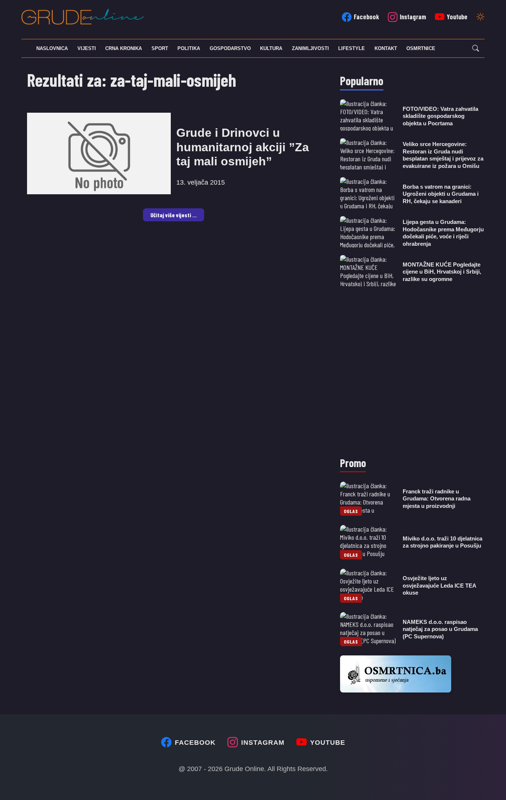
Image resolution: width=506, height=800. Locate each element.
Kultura (271, 48)
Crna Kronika (123, 48)
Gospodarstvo (230, 48)
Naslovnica (52, 48)
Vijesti (86, 48)
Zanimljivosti (310, 48)
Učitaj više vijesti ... (173, 214)
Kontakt (385, 48)
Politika (188, 48)
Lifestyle (351, 48)
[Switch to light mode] (480, 17)
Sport (160, 48)
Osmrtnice (420, 48)
